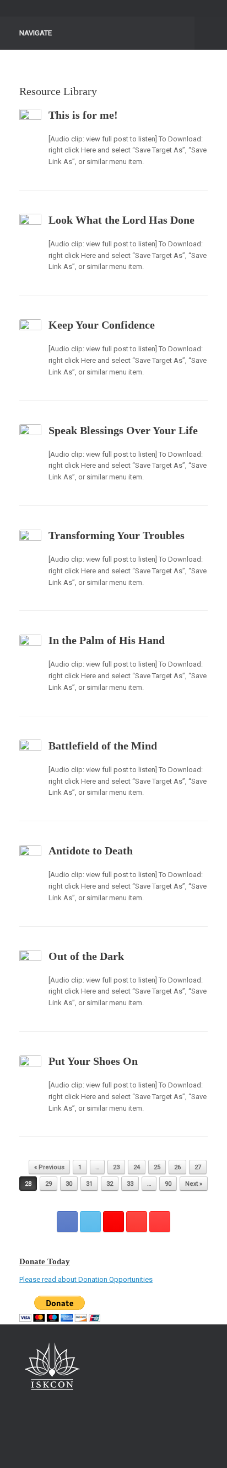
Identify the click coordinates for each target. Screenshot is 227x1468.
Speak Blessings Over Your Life (123, 430)
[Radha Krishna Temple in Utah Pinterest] (136, 1221)
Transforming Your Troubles (116, 535)
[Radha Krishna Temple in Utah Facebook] (67, 1221)
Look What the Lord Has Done (121, 220)
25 (157, 1167)
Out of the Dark (86, 956)
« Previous (49, 1167)
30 (69, 1183)
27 (197, 1167)
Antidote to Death (90, 850)
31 (89, 1183)
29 (48, 1183)
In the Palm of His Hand (106, 640)
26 (177, 1167)
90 (168, 1183)
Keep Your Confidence (101, 325)
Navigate (35, 33)
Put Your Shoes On (93, 1061)
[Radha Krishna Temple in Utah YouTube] (159, 1221)
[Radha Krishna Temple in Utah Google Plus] (113, 1221)
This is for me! (83, 115)
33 (130, 1183)
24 (136, 1167)
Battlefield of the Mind (102, 746)
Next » (193, 1183)
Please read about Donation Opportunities (86, 1279)
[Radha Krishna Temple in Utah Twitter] (90, 1221)
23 (116, 1167)
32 (109, 1183)
